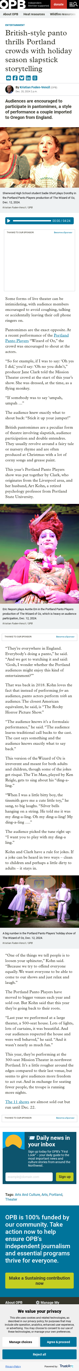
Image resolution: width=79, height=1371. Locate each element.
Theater (11, 1199)
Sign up (65, 1177)
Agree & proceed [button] (58, 1342)
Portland (55, 1195)
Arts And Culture (27, 1195)
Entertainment (15, 25)
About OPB (10, 14)
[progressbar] (32, 221)
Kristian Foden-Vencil (35, 87)
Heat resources (34, 14)
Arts (44, 1195)
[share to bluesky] (21, 78)
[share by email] (8, 78)
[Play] (8, 220)
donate (59, 4)
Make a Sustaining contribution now (39, 1280)
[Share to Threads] (35, 78)
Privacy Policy (13, 1366)
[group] (39, 220)
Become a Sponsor (63, 232)
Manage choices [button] (20, 1342)
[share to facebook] (15, 78)
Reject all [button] (39, 1354)
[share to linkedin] (28, 78)
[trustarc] (66, 1366)
